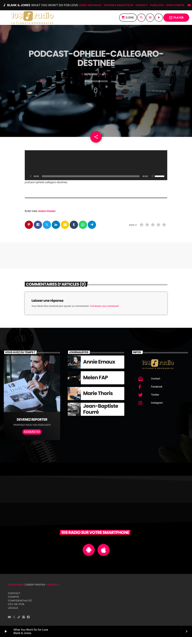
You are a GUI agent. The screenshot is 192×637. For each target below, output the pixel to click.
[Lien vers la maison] (32, 17)
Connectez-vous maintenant (104, 306)
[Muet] (153, 176)
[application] (96, 165)
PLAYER (176, 18)
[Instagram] (23, 617)
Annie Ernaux (99, 361)
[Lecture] (31, 176)
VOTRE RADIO (16, 584)
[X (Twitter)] (14, 617)
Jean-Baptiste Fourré (100, 409)
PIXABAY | (53, 584)
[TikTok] (18, 617)
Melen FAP (95, 377)
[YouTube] (189, 5)
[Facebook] (28, 617)
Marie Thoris (98, 393)
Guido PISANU (47, 211)
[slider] (160, 176)
